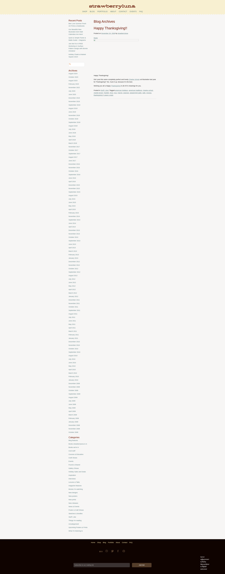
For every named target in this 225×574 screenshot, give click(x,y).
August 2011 (73, 314)
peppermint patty (136, 93)
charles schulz (148, 90)
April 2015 (72, 209)
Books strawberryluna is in (78, 444)
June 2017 (72, 161)
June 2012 (72, 282)
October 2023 (73, 77)
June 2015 (72, 202)
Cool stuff (72, 451)
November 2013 (74, 234)
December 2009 (74, 383)
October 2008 (73, 432)
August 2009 (73, 397)
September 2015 (74, 192)
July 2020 (72, 91)
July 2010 (72, 359)
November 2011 (74, 303)
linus (111, 93)
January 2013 (73, 258)
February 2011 (74, 335)
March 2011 (73, 331)
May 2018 (72, 136)
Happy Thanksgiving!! (110, 28)
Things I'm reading (75, 520)
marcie (120, 93)
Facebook (118, 552)
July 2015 (72, 199)
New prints (72, 500)
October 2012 (73, 269)
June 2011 (72, 321)
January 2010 (73, 380)
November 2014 (74, 216)
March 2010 (73, 373)
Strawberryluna (112, 7)
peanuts (126, 93)
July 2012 (72, 279)
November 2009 (74, 387)
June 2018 (72, 133)
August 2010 (73, 356)
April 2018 (72, 140)
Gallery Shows (74, 468)
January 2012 (73, 296)
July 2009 (72, 401)
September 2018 (74, 122)
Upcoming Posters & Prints (78, 527)
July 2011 (72, 317)
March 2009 (73, 415)
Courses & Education (76, 454)
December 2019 (74, 98)
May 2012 (72, 286)
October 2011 (73, 307)
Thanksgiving (115, 86)
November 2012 (74, 265)
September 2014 (74, 220)
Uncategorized (74, 524)
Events (71, 461)
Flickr (101, 552)
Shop (84, 11)
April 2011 (72, 328)
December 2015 (74, 185)
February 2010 (74, 376)
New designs (73, 492)
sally (143, 93)
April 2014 (72, 227)
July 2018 (72, 129)
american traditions (135, 90)
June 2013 (72, 244)
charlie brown (98, 93)
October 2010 (73, 349)
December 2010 (74, 342)
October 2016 (73, 171)
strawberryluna (123, 33)
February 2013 (74, 255)
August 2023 (73, 80)
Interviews (72, 479)
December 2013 (74, 230)
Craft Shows (73, 458)
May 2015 (72, 206)
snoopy (148, 93)
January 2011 (73, 338)
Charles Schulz (134, 79)
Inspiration (72, 475)
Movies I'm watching (76, 489)
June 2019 (72, 112)
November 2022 (74, 87)
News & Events (74, 506)
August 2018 (73, 126)
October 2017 (73, 150)
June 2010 (72, 363)
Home (93, 542)
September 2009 (74, 394)
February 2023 (74, 84)
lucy (115, 93)
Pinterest (124, 552)
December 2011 (74, 300)
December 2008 (74, 425)
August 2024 (73, 73)
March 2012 (73, 293)
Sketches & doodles (76, 513)
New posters (73, 496)
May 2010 (72, 366)
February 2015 (74, 213)
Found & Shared (74, 465)
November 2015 (74, 188)
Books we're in (74, 447)
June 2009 (72, 404)
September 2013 (74, 241)
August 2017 (73, 157)
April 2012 (72, 289)
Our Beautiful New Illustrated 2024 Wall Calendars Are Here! (76, 32)
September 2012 (74, 272)
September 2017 (74, 154)
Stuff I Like (104, 90)
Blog (92, 11)
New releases (73, 503)
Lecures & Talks (74, 482)
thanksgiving (98, 95)
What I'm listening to (76, 531)
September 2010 (74, 352)
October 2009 (73, 390)
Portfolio (102, 11)
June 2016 (72, 178)
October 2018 (73, 119)
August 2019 (73, 108)
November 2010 (74, 345)
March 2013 (73, 251)
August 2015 (73, 195)
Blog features (73, 440)
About (113, 11)
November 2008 (74, 429)
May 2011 (72, 324)
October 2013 (73, 237)
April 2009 (72, 411)
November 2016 (74, 167)
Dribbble (107, 552)
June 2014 (72, 223)
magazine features (75, 486)
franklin (106, 93)
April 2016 (72, 181)
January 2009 (73, 422)
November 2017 (74, 147)
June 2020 (72, 94)
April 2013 (72, 248)
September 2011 (74, 310)
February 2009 (74, 418)
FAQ (141, 11)
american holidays (121, 90)
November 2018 (74, 115)
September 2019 (74, 105)
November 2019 (74, 101)
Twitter (112, 552)
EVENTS (133, 11)
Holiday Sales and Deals (77, 472)
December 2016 (74, 164)
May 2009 (72, 408)
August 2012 (73, 275)
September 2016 (74, 174)
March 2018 (73, 143)
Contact (123, 11)
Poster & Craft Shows (76, 510)
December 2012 (74, 261)
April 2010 (72, 369)
